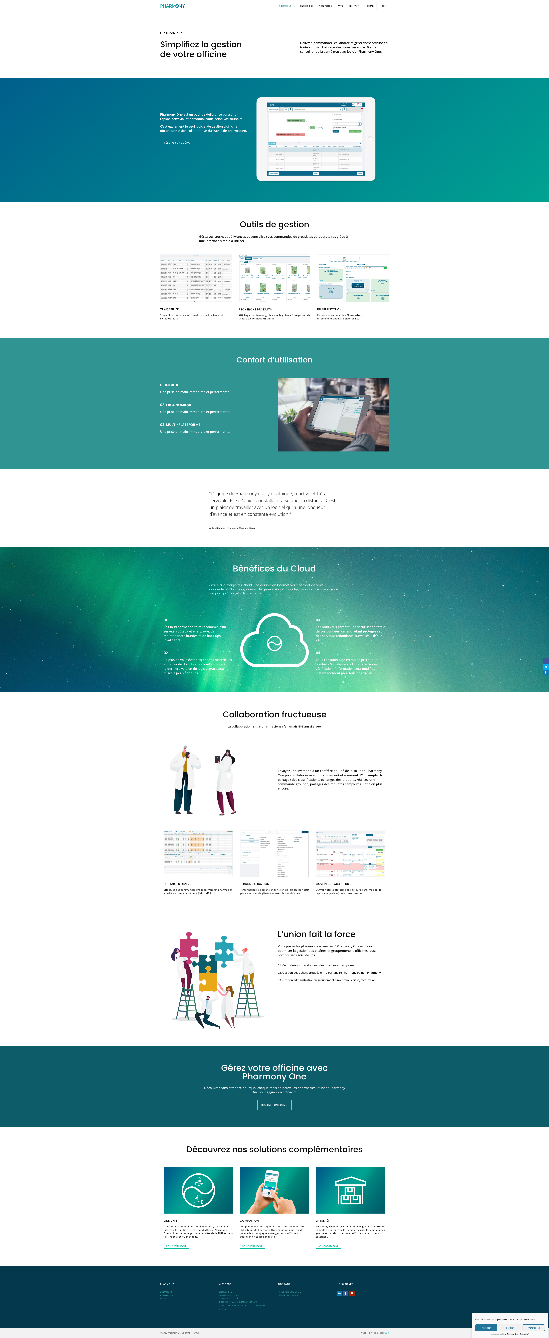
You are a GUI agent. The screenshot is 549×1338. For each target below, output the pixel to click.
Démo (370, 6)
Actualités (325, 6)
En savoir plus (176, 1245)
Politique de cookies (498, 1334)
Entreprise (306, 6)
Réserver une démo (177, 142)
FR (383, 6)
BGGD (386, 1332)
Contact (354, 6)
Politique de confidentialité (518, 1334)
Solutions (285, 6)
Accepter (486, 1327)
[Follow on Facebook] (345, 1293)
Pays (340, 6)
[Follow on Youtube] (352, 1293)
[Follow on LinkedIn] (339, 1293)
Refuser (510, 1327)
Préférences (534, 1327)
